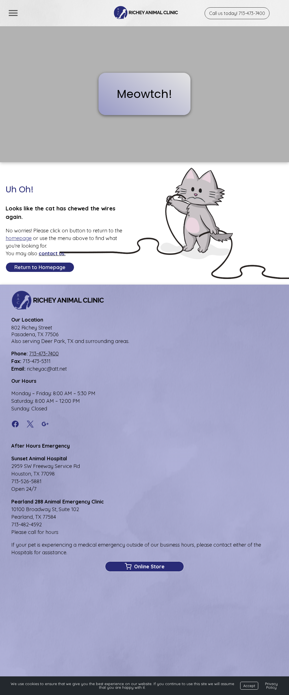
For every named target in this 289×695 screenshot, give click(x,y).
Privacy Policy (271, 685)
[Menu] (12, 13)
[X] (30, 424)
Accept (249, 685)
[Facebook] (17, 424)
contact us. (52, 253)
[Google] (45, 424)
